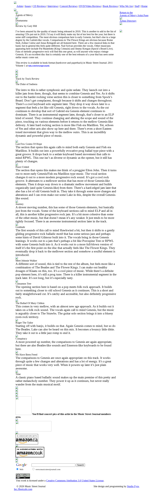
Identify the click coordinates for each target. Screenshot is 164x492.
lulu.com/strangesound (38, 66)
